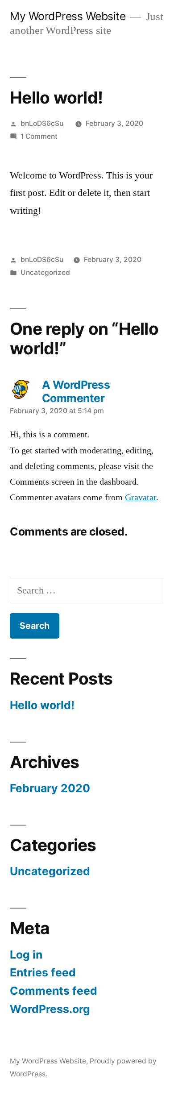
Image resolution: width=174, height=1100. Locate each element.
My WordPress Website (67, 16)
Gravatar (140, 497)
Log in (26, 954)
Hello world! (42, 705)
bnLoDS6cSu (42, 123)
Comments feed (53, 990)
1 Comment (39, 136)
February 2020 (50, 788)
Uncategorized (45, 272)
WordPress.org (50, 1009)
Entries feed (43, 972)
